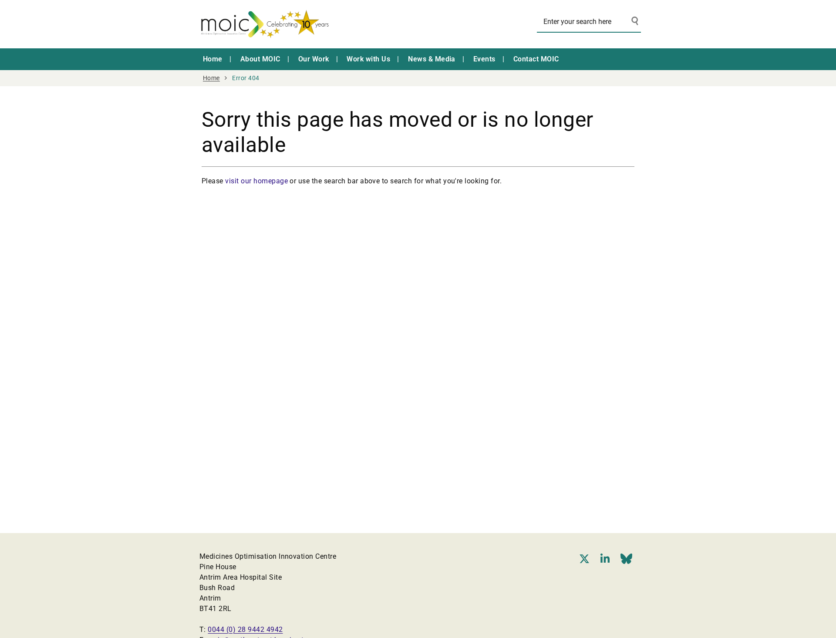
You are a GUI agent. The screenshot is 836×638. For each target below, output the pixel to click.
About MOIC (260, 59)
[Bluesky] (626, 558)
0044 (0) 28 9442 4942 (245, 629)
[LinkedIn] (605, 558)
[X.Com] (584, 558)
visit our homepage (256, 181)
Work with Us (368, 59)
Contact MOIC (536, 59)
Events (484, 59)
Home (212, 59)
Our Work (313, 59)
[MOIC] (264, 24)
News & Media (431, 59)
